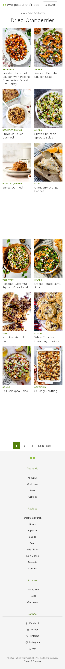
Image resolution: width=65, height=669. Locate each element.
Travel (32, 595)
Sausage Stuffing (45, 391)
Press (32, 490)
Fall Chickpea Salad (15, 391)
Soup (32, 543)
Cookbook (32, 484)
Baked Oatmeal (13, 187)
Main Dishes (32, 555)
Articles (32, 580)
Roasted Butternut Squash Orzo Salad (15, 285)
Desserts (32, 562)
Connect (32, 614)
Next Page (44, 446)
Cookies (32, 568)
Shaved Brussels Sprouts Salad (45, 135)
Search (52, 5)
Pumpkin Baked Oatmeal (13, 135)
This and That (32, 589)
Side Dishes (32, 549)
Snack (32, 524)
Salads (32, 536)
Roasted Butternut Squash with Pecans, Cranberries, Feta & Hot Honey (16, 78)
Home (23, 13)
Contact (32, 496)
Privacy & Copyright (32, 661)
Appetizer (32, 530)
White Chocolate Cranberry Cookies (46, 339)
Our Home (32, 602)
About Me (32, 468)
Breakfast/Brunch (32, 517)
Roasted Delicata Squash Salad (45, 74)
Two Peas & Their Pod (21, 5)
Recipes (32, 508)
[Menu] (60, 4)
